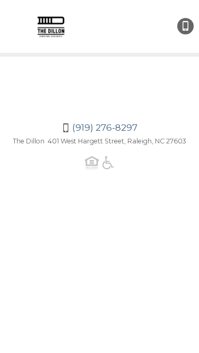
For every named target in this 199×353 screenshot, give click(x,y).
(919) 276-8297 (185, 26)
